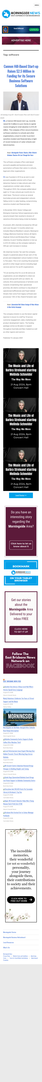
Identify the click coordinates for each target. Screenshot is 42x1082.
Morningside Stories (9, 932)
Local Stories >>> (21, 495)
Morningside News (7, 954)
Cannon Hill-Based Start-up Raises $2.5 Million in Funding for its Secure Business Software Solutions (21, 76)
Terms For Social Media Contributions (19, 958)
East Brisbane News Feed (12, 681)
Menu (37, 5)
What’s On (6, 947)
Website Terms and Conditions (20, 956)
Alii (4, 121)
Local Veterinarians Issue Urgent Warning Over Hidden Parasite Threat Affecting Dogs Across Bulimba (19, 754)
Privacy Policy (6, 956)
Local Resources (8, 942)
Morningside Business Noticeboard (14, 937)
